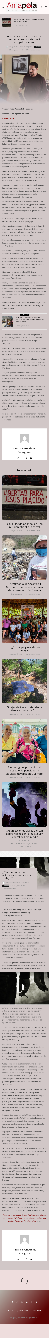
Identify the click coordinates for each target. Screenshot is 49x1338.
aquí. (39, 1221)
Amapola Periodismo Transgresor (20, 47)
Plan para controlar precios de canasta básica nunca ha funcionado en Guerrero (30, 319)
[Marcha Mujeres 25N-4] (24, 804)
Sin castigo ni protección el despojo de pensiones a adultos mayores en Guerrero (24, 770)
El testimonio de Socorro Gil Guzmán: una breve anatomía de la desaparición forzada (24, 587)
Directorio (11, 1311)
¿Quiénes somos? (23, 1311)
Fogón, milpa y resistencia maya (24, 648)
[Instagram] (22, 1302)
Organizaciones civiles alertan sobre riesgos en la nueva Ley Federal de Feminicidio (24, 833)
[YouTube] (26, 1302)
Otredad (38, 47)
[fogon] (24, 621)
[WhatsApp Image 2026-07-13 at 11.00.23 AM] (24, 741)
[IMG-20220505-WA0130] (7, 321)
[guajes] (24, 681)
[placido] (6, 22)
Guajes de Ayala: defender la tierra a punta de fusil (24, 709)
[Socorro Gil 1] (24, 557)
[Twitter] (17, 1302)
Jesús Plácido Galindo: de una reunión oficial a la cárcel (29, 20)
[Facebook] (12, 1302)
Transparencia (37, 1311)
